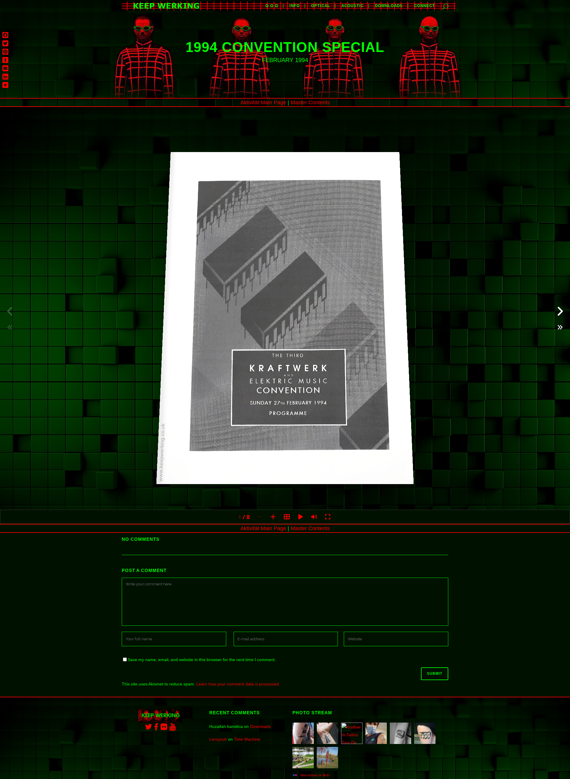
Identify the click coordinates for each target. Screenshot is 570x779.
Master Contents (310, 102)
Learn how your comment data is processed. (238, 684)
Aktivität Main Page (263, 102)
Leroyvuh (218, 739)
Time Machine (247, 739)
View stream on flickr (315, 775)
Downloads (260, 726)
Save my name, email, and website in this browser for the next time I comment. (202, 659)
